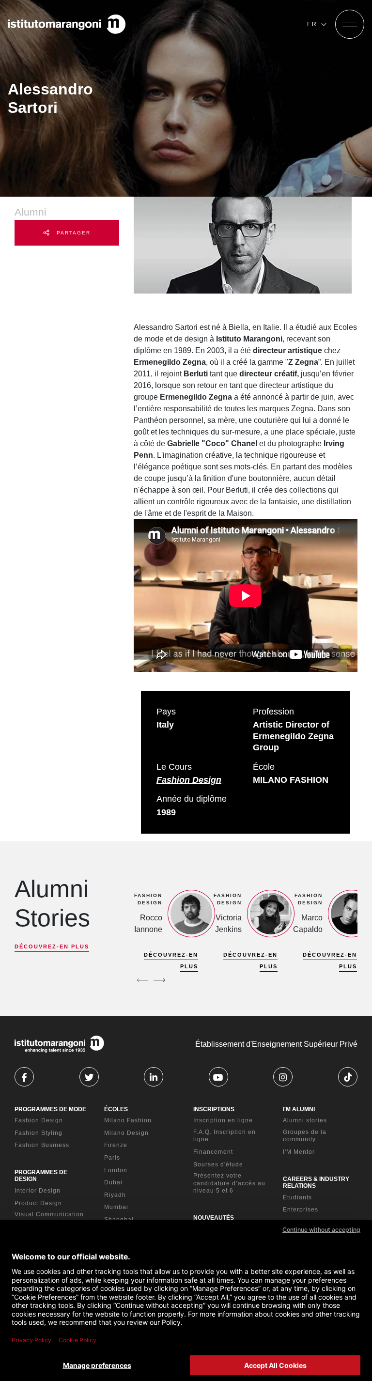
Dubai (113, 1182)
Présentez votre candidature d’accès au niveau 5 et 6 (229, 1183)
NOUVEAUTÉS (213, 1217)
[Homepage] (67, 24)
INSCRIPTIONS (213, 1109)
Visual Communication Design (49, 1218)
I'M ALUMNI (299, 1109)
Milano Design (126, 1133)
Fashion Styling (38, 1133)
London (115, 1170)
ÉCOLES (116, 1109)
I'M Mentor (299, 1151)
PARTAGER (72, 232)
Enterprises (300, 1209)
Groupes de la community (304, 1136)
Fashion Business (42, 1145)
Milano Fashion (128, 1120)
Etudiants (297, 1197)
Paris (112, 1157)
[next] (159, 980)
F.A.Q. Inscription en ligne (224, 1136)
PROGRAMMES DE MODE (50, 1109)
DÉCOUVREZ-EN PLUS (52, 946)
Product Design (38, 1203)
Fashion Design (188, 780)
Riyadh (115, 1195)
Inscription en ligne (223, 1120)
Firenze (115, 1145)
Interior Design (38, 1190)
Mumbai (116, 1207)
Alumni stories (305, 1120)
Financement (213, 1151)
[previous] (142, 980)
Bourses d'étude (218, 1164)
